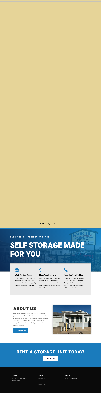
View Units (20, 291)
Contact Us (57, 224)
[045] (72, 333)
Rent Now (43, 224)
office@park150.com (71, 378)
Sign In (50, 224)
